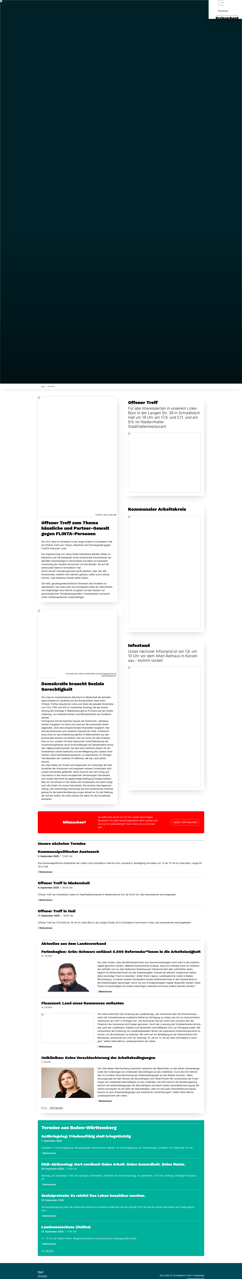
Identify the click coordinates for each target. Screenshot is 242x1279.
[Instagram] (51, 5)
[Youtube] (59, 5)
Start (43, 386)
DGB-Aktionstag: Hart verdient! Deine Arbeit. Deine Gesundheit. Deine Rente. (113, 1164)
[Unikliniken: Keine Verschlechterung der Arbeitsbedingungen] (67, 1083)
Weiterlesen (45, 872)
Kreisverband (227, 18)
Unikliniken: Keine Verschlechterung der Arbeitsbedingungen (98, 1057)
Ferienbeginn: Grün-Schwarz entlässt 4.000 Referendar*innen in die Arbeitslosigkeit (121, 951)
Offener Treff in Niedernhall (64, 883)
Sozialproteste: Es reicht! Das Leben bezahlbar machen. (93, 1195)
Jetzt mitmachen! (185, 822)
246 (52, 1108)
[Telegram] (55, 5)
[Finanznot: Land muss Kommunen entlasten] (67, 1028)
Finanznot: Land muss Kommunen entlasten (82, 1003)
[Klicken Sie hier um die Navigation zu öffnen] (236, 5)
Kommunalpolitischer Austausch (68, 851)
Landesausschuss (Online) (66, 1227)
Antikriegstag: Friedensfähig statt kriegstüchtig (86, 1136)
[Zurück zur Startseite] (38, 386)
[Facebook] (39, 5)
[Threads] (43, 5)
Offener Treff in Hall (56, 911)
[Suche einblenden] (229, 5)
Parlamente (223, 11)
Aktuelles (42, 1276)
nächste (58, 1108)
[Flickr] (64, 5)
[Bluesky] (47, 5)
